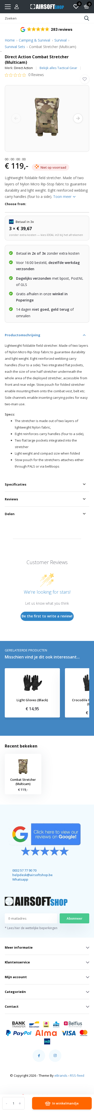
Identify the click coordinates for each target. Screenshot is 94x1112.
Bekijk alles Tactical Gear (58, 68)
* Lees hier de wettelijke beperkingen (31, 928)
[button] (47, 30)
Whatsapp (20, 879)
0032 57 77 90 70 (24, 870)
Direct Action (23, 68)
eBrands (60, 1075)
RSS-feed (77, 1075)
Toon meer (62, 196)
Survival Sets (15, 46)
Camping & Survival (34, 40)
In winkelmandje (65, 1103)
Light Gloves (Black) (32, 700)
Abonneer (74, 918)
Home (10, 40)
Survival (60, 40)
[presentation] (16, 118)
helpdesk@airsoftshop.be (28, 875)
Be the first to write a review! (47, 616)
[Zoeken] (86, 18)
